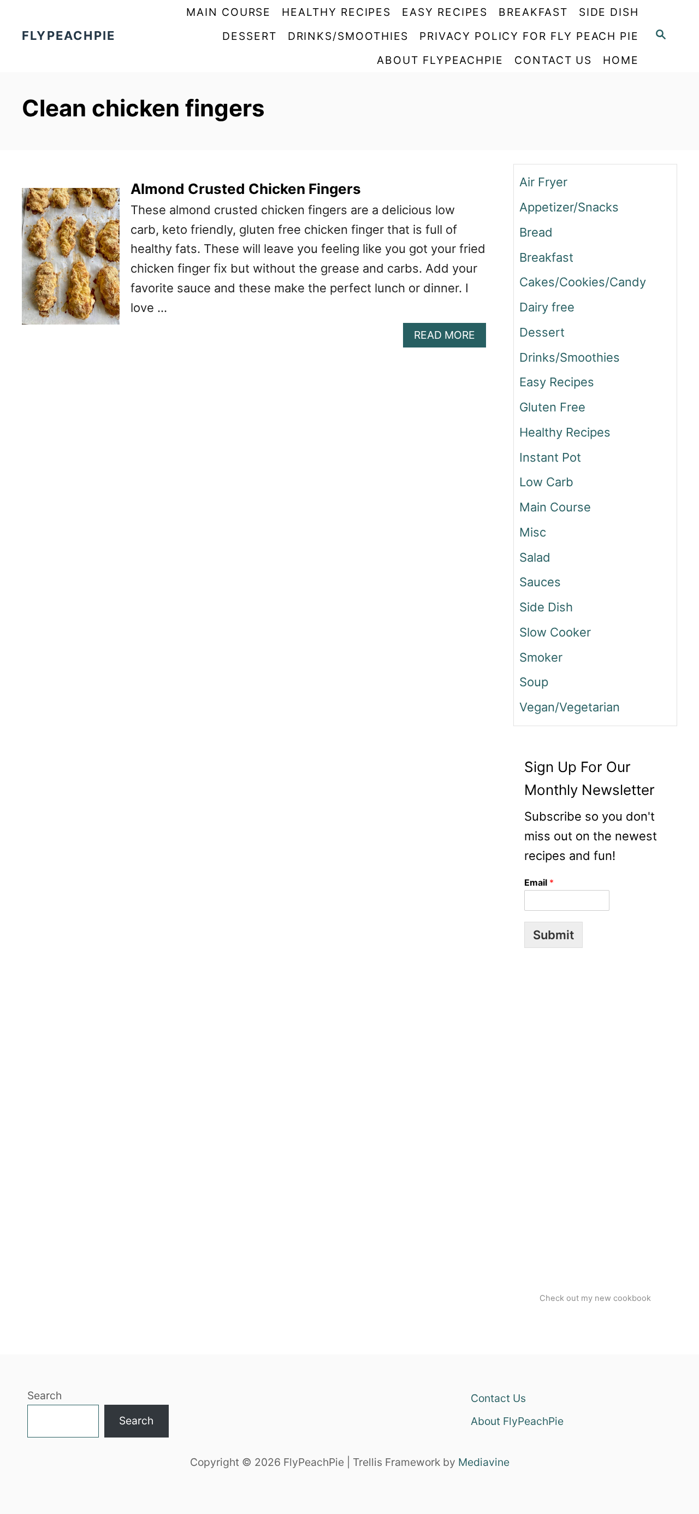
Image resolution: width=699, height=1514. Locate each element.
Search (44, 1395)
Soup (533, 682)
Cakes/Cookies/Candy (582, 282)
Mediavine (484, 1462)
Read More (450, 337)
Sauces (540, 582)
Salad (534, 557)
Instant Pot (550, 457)
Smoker (540, 657)
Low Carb (546, 482)
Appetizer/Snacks (569, 207)
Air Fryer (543, 182)
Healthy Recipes (565, 432)
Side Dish (546, 607)
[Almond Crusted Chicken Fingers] (71, 262)
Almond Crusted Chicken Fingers (246, 188)
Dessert (542, 332)
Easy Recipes (556, 382)
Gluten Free (552, 407)
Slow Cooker (555, 632)
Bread (536, 232)
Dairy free (546, 307)
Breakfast (546, 257)
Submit (553, 935)
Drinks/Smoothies (569, 357)
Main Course (555, 507)
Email (539, 882)
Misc (532, 532)
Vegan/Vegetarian (569, 707)
